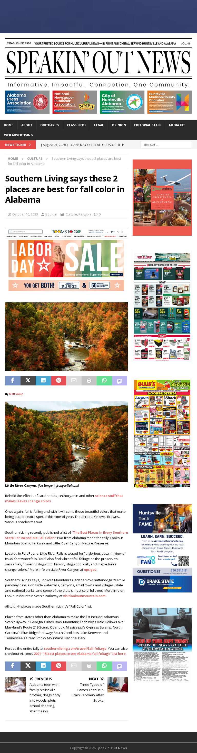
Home (8, 125)
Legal (99, 125)
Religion (84, 214)
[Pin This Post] (58, 380)
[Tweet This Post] (28, 380)
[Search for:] (166, 144)
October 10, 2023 (25, 214)
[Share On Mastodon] (119, 380)
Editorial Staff (147, 125)
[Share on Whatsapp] (104, 380)
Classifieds (76, 125)
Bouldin (51, 214)
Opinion (119, 125)
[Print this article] (89, 380)
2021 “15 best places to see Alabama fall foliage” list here (80, 653)
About (26, 125)
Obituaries (49, 125)
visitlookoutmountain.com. (84, 596)
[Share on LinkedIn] (43, 380)
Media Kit (177, 125)
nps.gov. (90, 569)
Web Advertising (18, 135)
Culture (71, 214)
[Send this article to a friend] (74, 380)
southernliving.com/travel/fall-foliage (75, 648)
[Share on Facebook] (13, 380)
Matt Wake (16, 394)
